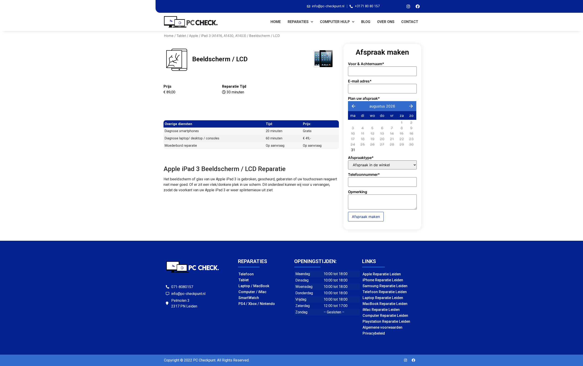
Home (276, 22)
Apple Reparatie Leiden (382, 274)
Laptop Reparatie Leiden (383, 298)
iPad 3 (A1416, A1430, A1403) (223, 36)
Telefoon (246, 274)
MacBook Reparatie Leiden (385, 304)
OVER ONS (385, 22)
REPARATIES (298, 22)
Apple (193, 36)
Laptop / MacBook (253, 286)
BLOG (365, 22)
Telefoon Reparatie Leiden (385, 292)
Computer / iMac (252, 292)
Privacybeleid (374, 333)
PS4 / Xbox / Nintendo (256, 304)
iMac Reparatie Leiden (381, 309)
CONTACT (409, 22)
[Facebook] (418, 6)
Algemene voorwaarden (382, 327)
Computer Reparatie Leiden (385, 315)
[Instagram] (408, 6)
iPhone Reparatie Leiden (383, 280)
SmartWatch (248, 298)
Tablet (181, 36)
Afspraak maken (366, 216)
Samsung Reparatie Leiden (385, 286)
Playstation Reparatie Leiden (386, 321)
